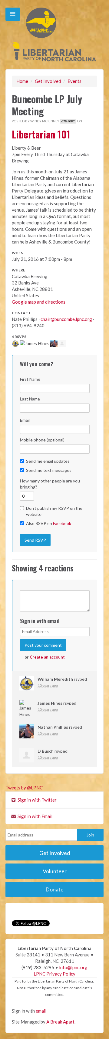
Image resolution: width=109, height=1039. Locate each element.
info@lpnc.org (73, 967)
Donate (54, 889)
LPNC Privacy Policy (54, 973)
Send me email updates (48, 461)
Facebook (62, 523)
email (41, 1010)
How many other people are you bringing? (50, 483)
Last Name (30, 398)
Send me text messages (48, 470)
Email (25, 420)
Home (22, 81)
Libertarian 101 (41, 134)
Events (74, 81)
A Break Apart (60, 1021)
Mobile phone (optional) (42, 439)
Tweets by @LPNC (24, 787)
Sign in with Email (34, 816)
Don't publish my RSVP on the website (54, 511)
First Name (30, 379)
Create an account (47, 657)
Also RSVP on (48, 523)
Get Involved (48, 81)
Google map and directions (38, 302)
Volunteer (55, 871)
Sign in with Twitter (37, 799)
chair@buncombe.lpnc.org (66, 319)
